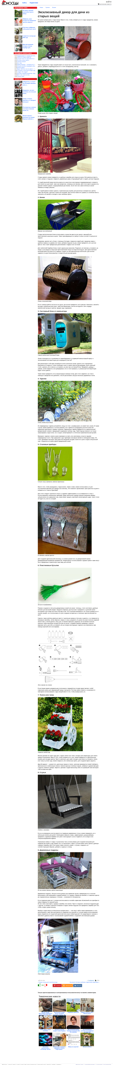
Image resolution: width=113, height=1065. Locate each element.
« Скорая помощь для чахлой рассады (47, 982)
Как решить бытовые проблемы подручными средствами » (84, 982)
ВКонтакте (79, 985)
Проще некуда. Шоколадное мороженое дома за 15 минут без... (45, 1013)
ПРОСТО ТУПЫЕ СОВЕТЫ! (24, 57)
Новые (41, 7)
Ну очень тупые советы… (23, 60)
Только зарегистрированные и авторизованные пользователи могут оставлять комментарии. (67, 992)
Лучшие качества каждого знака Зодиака (59, 1030)
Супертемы (18, 79)
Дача (41, 980)
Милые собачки (87, 1046)
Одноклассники (68, 985)
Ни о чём (19, 63)
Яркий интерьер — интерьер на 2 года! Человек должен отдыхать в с (34, 64)
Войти (108, 2)
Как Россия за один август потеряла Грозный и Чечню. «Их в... (59, 1014)
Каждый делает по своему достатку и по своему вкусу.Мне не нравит (34, 55)
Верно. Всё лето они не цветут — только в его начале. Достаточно (34, 69)
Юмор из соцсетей (73, 1046)
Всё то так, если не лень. (23, 74)
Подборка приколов (73, 1012)
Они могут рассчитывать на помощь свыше (46, 1048)
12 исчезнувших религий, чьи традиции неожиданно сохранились (87, 1031)
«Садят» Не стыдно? (22, 72)
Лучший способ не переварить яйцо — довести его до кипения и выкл (35, 66)
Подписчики (34, 3)
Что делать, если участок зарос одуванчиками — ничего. (31, 70)
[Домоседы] (10, 4)
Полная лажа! (20, 76)
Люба (98, 980)
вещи (44, 980)
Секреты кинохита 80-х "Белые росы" (87, 1013)
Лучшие (54, 7)
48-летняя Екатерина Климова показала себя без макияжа (73, 1031)
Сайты (24, 3)
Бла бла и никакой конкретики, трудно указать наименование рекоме (34, 73)
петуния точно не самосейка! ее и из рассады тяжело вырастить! (33, 58)
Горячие (48, 7)
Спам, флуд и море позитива (45, 1030)
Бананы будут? (21, 67)
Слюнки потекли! (21, 61)
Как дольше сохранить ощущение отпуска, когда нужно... (59, 1048)
